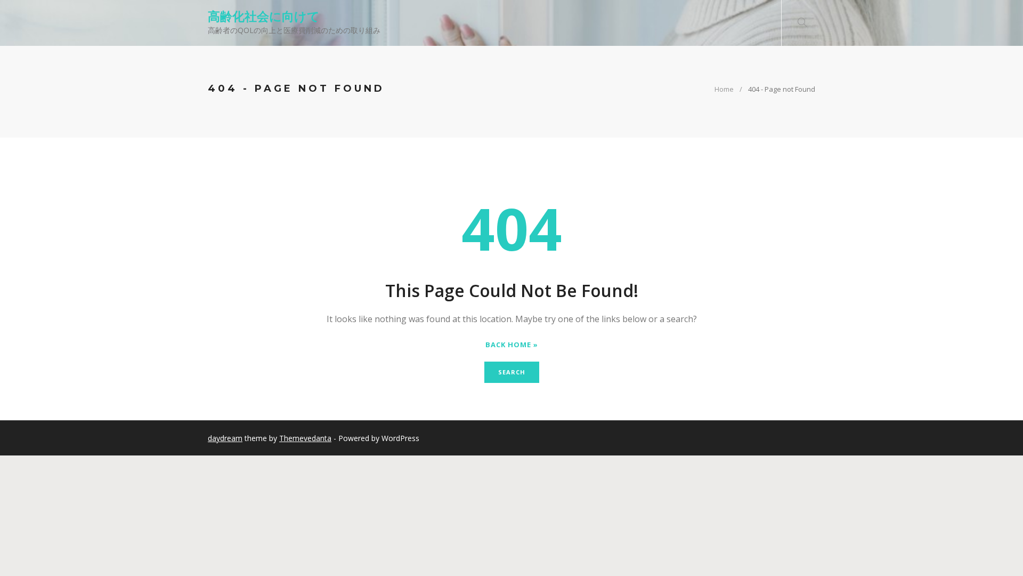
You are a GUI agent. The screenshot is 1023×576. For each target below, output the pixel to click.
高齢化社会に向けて (264, 16)
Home (724, 89)
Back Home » (511, 344)
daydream (225, 438)
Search (511, 372)
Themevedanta (305, 438)
